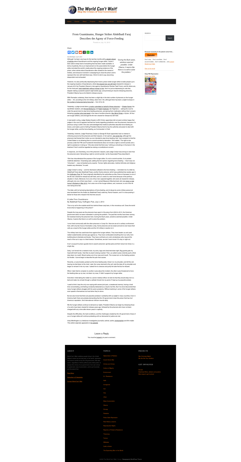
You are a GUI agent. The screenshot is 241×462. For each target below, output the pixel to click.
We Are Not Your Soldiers (146, 358)
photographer (119, 321)
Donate (140, 370)
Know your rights (150, 76)
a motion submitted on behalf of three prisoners (104, 106)
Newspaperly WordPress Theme (132, 459)
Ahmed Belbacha (89, 109)
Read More (70, 373)
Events (77, 21)
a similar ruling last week (82, 113)
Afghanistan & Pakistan (110, 356)
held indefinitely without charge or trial (91, 88)
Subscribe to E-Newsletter (75, 377)
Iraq (104, 393)
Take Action (110, 21)
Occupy (105, 409)
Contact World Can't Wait (74, 381)
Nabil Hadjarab (104, 109)
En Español (121, 21)
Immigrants (106, 384)
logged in (99, 337)
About (85, 21)
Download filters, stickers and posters (149, 372)
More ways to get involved (146, 374)
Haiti (104, 380)
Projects (92, 21)
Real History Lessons (109, 422)
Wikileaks (106, 442)
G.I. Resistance (107, 376)
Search (148, 33)
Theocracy (106, 434)
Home (69, 21)
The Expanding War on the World (113, 450)
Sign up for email (150, 68)
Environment (107, 372)
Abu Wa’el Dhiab (117, 113)
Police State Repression (110, 417)
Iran (104, 389)
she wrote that (117, 136)
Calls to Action (107, 446)
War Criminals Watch (144, 356)
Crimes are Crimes (109, 364)
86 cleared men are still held (106, 84)
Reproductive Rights (109, 426)
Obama (105, 405)
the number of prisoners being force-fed (80, 102)
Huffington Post (75, 174)
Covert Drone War (108, 360)
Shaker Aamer (127, 106)
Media (101, 21)
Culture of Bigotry (108, 368)
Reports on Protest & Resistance (113, 430)
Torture (105, 438)
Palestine (106, 413)
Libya (105, 397)
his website (94, 323)
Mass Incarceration (109, 401)
